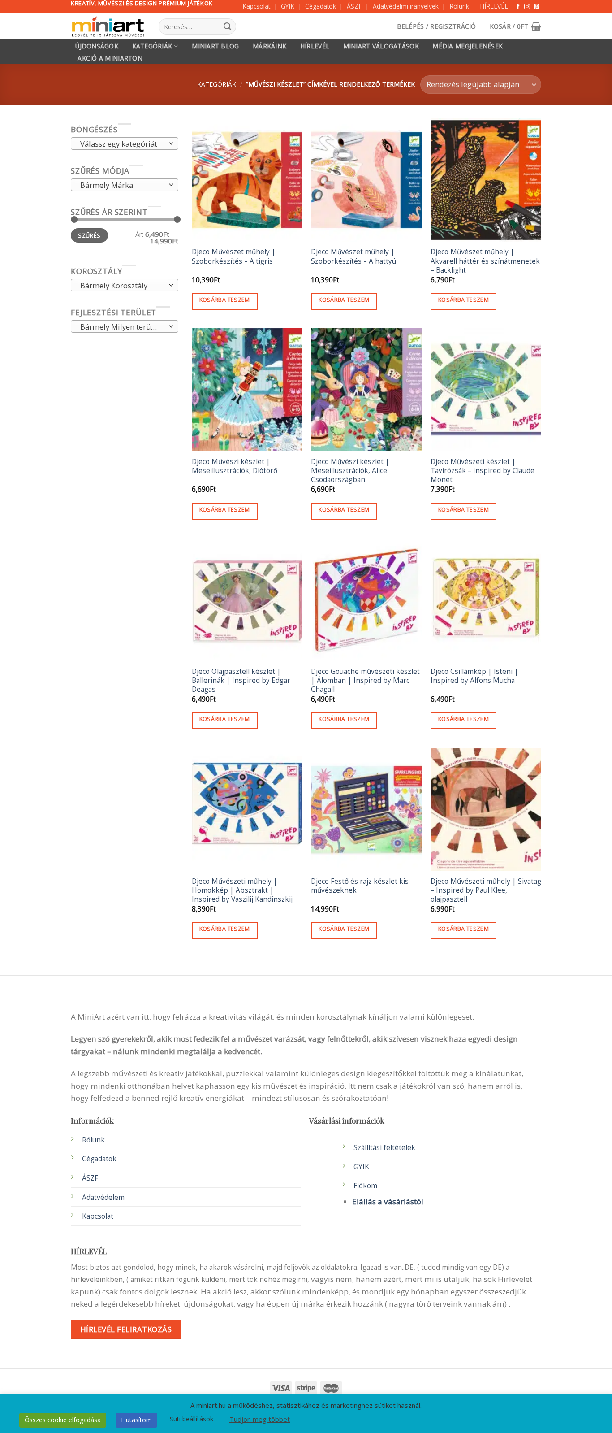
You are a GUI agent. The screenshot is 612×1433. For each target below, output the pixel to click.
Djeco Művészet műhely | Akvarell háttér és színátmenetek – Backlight (485, 261)
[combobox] (124, 144)
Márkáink (269, 46)
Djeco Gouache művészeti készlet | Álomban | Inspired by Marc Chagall (365, 680)
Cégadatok (320, 6)
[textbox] (122, 144)
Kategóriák (152, 46)
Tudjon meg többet (259, 1419)
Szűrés (89, 235)
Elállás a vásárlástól (387, 1201)
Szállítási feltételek (384, 1147)
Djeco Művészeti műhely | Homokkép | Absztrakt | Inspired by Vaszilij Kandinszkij (242, 890)
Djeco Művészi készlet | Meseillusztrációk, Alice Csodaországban (350, 470)
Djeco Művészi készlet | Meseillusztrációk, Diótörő (234, 466)
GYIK (287, 6)
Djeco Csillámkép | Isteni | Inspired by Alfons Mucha (474, 676)
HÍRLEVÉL (494, 6)
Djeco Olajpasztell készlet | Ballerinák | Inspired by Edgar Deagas (241, 680)
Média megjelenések (467, 46)
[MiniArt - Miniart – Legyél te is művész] (108, 27)
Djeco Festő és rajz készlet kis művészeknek (360, 886)
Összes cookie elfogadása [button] (63, 1420)
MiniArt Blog (215, 46)
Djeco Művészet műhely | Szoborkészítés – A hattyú (353, 256)
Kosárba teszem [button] (224, 300)
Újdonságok (96, 46)
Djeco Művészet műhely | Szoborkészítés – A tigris (234, 256)
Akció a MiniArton (110, 58)
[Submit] (227, 26)
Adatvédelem (103, 1197)
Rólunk (459, 6)
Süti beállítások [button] (191, 1419)
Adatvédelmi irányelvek (406, 6)
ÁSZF (354, 6)
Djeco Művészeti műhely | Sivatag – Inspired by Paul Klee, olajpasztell (486, 890)
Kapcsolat (256, 6)
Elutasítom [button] (136, 1420)
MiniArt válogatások (381, 46)
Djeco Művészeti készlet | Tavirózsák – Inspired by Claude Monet (482, 470)
